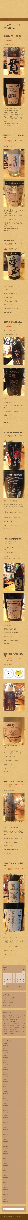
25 (10, 981)
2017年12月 (6, 1170)
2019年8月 (5, 1144)
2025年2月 (5, 1079)
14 (20, 977)
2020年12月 (6, 1125)
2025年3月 (5, 1077)
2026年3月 (5, 1055)
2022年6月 (5, 1113)
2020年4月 (5, 1129)
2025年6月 (5, 1069)
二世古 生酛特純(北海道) (13, 539)
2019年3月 (5, 1153)
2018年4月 (5, 1168)
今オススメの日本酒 (8, 1002)
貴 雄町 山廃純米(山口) (12, 36)
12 (14, 977)
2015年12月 (6, 1182)
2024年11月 (6, 1086)
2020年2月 (5, 1132)
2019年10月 (6, 1139)
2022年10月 (6, 1103)
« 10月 (7, 986)
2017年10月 (6, 1175)
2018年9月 (5, 1163)
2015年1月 (5, 1194)
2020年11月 (6, 1127)
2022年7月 (5, 1110)
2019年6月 (5, 1146)
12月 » (20, 986)
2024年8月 (5, 1091)
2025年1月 (5, 1081)
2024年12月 (6, 1084)
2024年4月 (5, 1096)
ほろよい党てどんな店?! (9, 998)
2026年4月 (5, 1053)
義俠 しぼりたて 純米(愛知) (14, 782)
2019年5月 (5, 1149)
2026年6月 (5, 1048)
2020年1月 (5, 1134)
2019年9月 (5, 1141)
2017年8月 (5, 1180)
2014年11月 (6, 1199)
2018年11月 (6, 1158)
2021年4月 (5, 1120)
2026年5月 (5, 1050)
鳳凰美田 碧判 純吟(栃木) (13, 322)
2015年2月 (5, 1192)
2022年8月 (5, 1108)
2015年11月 (6, 1185)
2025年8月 (5, 1065)
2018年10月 (6, 1161)
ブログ (18, 39)
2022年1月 (5, 1117)
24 (7, 981)
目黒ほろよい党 (11, 1217)
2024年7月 (5, 1093)
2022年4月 (5, 1115)
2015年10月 (6, 1187)
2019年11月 (6, 1137)
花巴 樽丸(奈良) (9, 240)
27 (17, 981)
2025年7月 (5, 1067)
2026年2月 (5, 1057)
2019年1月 (5, 1156)
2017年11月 (6, 1173)
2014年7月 (5, 1201)
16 (4, 979)
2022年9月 (5, 1105)
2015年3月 (5, 1189)
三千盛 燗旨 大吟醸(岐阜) (13, 432)
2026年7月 (5, 1045)
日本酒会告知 (6, 1005)
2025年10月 (6, 1062)
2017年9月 (5, 1177)
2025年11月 (6, 1060)
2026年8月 (5, 1043)
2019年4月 (5, 1151)
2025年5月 (5, 1072)
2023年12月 (6, 1098)
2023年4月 (5, 1101)
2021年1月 (5, 1122)
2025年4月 (5, 1074)
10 (7, 977)
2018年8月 (5, 1165)
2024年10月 (6, 1089)
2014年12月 (6, 1197)
